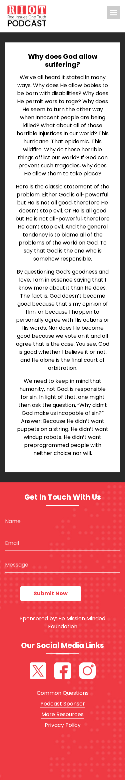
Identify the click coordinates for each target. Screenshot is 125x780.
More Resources (62, 714)
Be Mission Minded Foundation (77, 622)
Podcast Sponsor (62, 704)
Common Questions (63, 693)
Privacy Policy (63, 725)
